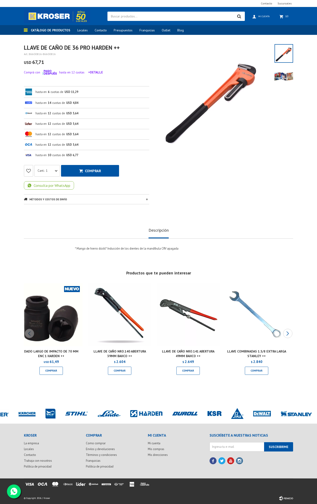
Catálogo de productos (50, 30)
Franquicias (147, 30)
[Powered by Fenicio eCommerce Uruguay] (286, 498)
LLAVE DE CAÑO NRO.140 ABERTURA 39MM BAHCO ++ (120, 353)
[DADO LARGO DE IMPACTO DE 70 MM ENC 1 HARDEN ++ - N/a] (51, 315)
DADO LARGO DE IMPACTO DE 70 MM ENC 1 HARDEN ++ (51, 353)
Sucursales (285, 3)
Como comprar (96, 443)
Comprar (93, 170)
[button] (288, 333)
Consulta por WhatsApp (52, 185)
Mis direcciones (158, 455)
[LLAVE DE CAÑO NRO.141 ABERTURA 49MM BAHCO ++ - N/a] (188, 315)
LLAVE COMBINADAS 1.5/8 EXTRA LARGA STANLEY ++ (256, 353)
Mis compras (156, 449)
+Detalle (95, 72)
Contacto (101, 30)
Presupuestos (123, 30)
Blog (180, 30)
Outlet (166, 30)
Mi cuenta (154, 443)
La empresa (31, 443)
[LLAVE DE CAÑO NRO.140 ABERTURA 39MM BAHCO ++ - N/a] (120, 315)
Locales (82, 30)
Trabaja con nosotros (38, 461)
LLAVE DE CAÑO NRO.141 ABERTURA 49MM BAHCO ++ (188, 353)
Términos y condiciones (101, 455)
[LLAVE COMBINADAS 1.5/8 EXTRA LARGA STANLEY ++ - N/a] (256, 315)
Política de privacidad (38, 466)
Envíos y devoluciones (100, 449)
